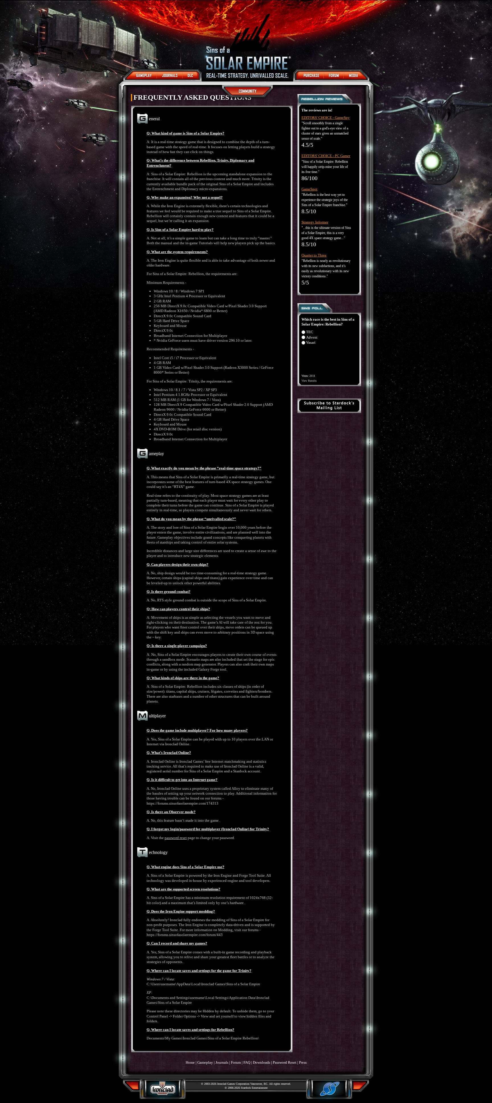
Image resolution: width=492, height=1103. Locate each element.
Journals (222, 1062)
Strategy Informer (315, 222)
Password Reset (284, 1062)
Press (303, 1062)
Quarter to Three (314, 255)
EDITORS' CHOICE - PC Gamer (326, 156)
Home (190, 1062)
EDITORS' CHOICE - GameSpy (326, 117)
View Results (309, 380)
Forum (236, 1062)
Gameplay (205, 1062)
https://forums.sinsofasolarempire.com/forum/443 (185, 935)
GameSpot (309, 189)
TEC (309, 332)
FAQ (246, 1062)
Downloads (261, 1062)
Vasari (310, 343)
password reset (176, 838)
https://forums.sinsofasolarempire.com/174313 (182, 803)
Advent (311, 337)
